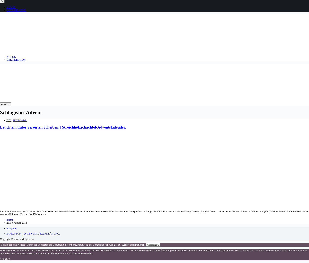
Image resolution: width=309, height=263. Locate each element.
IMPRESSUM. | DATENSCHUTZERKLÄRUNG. (33, 233)
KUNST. (11, 56)
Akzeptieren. (153, 245)
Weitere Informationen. (133, 244)
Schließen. (5, 259)
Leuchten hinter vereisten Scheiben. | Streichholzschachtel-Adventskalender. (63, 127)
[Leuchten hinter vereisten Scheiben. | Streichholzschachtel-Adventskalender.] (62, 206)
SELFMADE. (20, 120)
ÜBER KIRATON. (16, 59)
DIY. (8, 120)
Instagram (11, 228)
